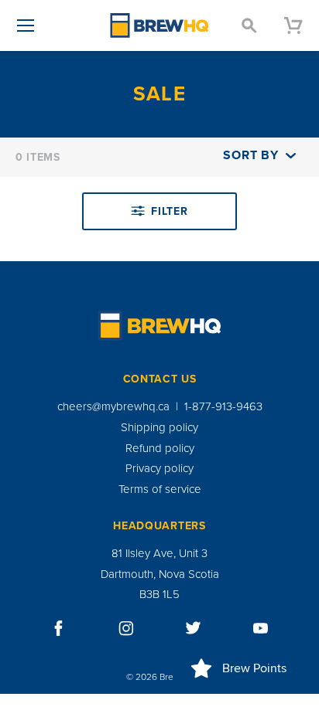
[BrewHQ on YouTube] (261, 628)
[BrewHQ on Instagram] (126, 628)
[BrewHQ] (159, 25)
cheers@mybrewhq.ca (113, 406)
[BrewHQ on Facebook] (59, 628)
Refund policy (159, 448)
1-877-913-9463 (223, 406)
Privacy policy (159, 468)
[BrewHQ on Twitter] (193, 628)
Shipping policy (159, 427)
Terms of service (159, 489)
